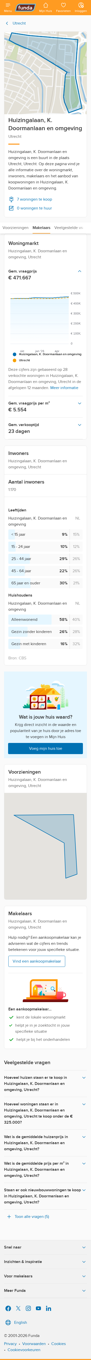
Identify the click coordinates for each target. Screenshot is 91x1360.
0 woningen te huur (34, 208)
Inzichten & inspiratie (23, 1261)
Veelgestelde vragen (72, 227)
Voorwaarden (34, 1343)
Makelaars (41, 227)
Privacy (10, 1343)
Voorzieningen (16, 227)
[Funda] (25, 8)
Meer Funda (15, 1290)
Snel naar (12, 1247)
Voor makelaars (18, 1276)
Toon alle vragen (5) (32, 1216)
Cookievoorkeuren (24, 1349)
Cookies (58, 1343)
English (20, 1322)
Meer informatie (64, 387)
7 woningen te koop (34, 199)
